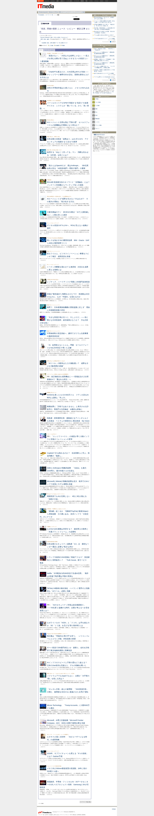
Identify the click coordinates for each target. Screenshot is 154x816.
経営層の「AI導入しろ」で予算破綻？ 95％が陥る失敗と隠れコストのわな (104, 60)
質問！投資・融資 (45, 39)
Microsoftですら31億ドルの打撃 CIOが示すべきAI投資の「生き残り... (104, 32)
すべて (41, 50)
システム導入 (69, 0)
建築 (96, 108)
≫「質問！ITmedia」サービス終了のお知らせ (103, 92)
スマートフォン (72, 12)
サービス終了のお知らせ (104, 83)
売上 (96, 112)
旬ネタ (101, 0)
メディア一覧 (41, 814)
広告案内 (51, 814)
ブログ (106, 0)
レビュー (52, 50)
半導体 (96, 99)
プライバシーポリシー (65, 814)
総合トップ (40, 0)
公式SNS (46, 814)
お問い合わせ (56, 814)
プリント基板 (98, 125)
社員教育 (57, 45)
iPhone (56, 12)
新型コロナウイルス (63, 12)
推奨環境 (83, 814)
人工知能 (83, 12)
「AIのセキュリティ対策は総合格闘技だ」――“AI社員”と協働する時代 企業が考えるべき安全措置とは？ (64, 607)
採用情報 (79, 814)
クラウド (78, 12)
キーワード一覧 (49, 14)
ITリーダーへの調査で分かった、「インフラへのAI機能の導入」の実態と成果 (104, 67)
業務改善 (97, 118)
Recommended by (106, 41)
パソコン (96, 0)
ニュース (47, 0)
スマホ (91, 0)
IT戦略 (63, 45)
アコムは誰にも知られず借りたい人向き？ (104, 35)
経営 (58, 0)
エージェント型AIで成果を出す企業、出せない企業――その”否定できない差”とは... (104, 21)
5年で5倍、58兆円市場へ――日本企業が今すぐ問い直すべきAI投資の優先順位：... (104, 28)
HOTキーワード (104, 132)
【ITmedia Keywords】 (43, 12)
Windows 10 (51, 12)
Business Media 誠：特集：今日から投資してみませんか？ (54, 37)
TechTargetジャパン (107, 15)
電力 (87, 0)
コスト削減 (98, 102)
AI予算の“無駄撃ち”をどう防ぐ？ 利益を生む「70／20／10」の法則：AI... (104, 25)
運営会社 (74, 814)
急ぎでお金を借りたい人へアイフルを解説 (104, 74)
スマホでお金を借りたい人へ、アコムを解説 (104, 39)
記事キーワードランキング (104, 96)
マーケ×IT (76, 0)
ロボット (97, 128)
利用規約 (114, 809)
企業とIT (62, 0)
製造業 (82, 0)
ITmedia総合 (41, 14)
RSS (71, 814)
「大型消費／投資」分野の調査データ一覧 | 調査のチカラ (54, 42)
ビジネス (53, 0)
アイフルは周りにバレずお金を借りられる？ (104, 77)
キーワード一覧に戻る (85, 802)
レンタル (97, 122)
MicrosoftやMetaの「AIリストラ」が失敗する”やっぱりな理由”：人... (104, 18)
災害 (96, 115)
